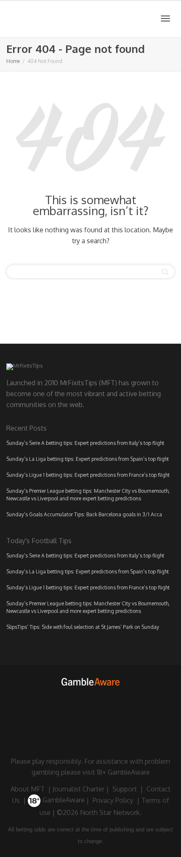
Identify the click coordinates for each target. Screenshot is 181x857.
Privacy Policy (113, 800)
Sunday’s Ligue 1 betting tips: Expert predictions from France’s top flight (88, 475)
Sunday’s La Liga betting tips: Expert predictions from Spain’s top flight (87, 459)
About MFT (28, 789)
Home (13, 61)
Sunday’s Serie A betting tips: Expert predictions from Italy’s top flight (85, 443)
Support (124, 789)
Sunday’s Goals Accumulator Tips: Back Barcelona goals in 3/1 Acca (84, 514)
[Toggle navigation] (165, 18)
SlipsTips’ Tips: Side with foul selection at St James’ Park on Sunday (82, 627)
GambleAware (63, 800)
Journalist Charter (78, 789)
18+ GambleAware (123, 772)
